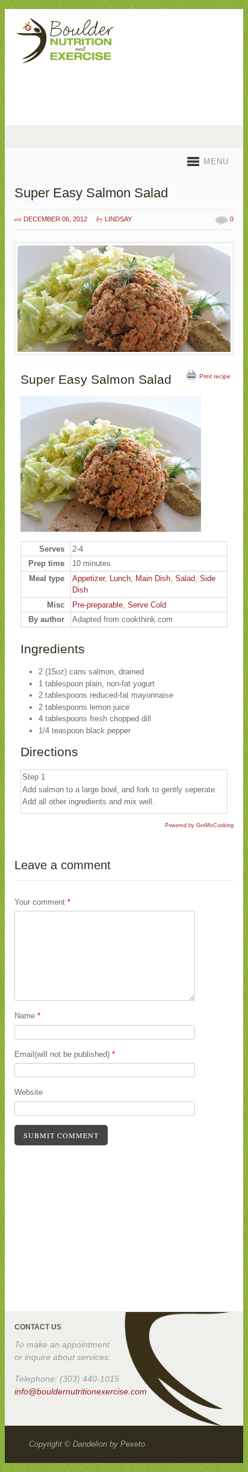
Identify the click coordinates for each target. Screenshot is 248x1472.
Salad (185, 578)
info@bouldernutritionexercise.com (80, 1391)
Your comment (42, 902)
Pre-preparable (97, 604)
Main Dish (152, 578)
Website (28, 1092)
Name (27, 1015)
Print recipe (215, 376)
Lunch (120, 578)
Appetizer (88, 578)
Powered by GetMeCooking (199, 825)
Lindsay (118, 219)
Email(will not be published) (64, 1054)
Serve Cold (147, 604)
